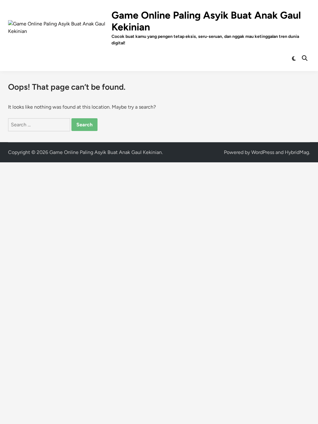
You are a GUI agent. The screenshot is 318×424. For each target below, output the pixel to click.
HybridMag (297, 152)
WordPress (262, 152)
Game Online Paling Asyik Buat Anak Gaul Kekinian (105, 152)
